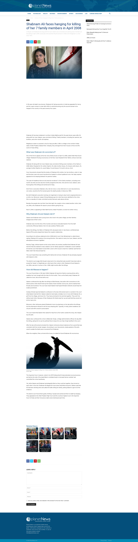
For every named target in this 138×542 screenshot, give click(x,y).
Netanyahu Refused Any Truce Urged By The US (99, 29)
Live (86, 13)
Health (45, 13)
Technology (37, 13)
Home (29, 13)
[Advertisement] (54, 92)
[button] (110, 13)
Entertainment (62, 13)
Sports (71, 13)
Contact (110, 540)
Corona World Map (96, 13)
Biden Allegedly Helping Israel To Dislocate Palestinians (97, 33)
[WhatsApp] (39, 41)
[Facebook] (28, 41)
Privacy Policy (104, 540)
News (32, 18)
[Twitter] (31, 41)
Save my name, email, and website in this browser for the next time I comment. (48, 500)
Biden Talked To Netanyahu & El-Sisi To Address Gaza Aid (99, 41)
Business (52, 13)
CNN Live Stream (91, 37)
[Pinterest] (35, 41)
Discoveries (79, 13)
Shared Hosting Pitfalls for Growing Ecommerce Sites (99, 24)
